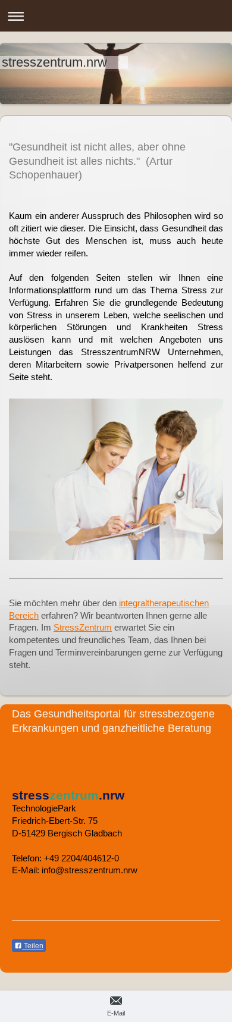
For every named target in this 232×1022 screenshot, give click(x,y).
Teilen (32, 946)
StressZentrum (83, 627)
